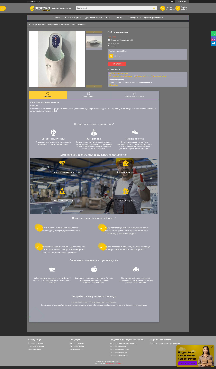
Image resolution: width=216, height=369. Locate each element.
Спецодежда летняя (36, 343)
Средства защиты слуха (119, 355)
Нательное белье (34, 349)
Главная (57, 17)
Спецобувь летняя (62, 24)
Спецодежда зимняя (36, 346)
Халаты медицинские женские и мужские (165, 343)
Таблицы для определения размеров (145, 17)
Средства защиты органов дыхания (123, 343)
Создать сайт (32, 1)
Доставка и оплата (93, 17)
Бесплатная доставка (119, 73)
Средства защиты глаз (118, 352)
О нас (108, 17)
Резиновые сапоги (76, 349)
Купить (119, 64)
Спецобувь (50, 24)
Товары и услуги (72, 17)
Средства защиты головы (119, 349)
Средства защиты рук (118, 346)
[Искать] (154, 8)
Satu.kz (118, 361)
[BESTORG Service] (39, 8)
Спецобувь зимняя (77, 346)
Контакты (120, 17)
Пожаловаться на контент (114, 364)
